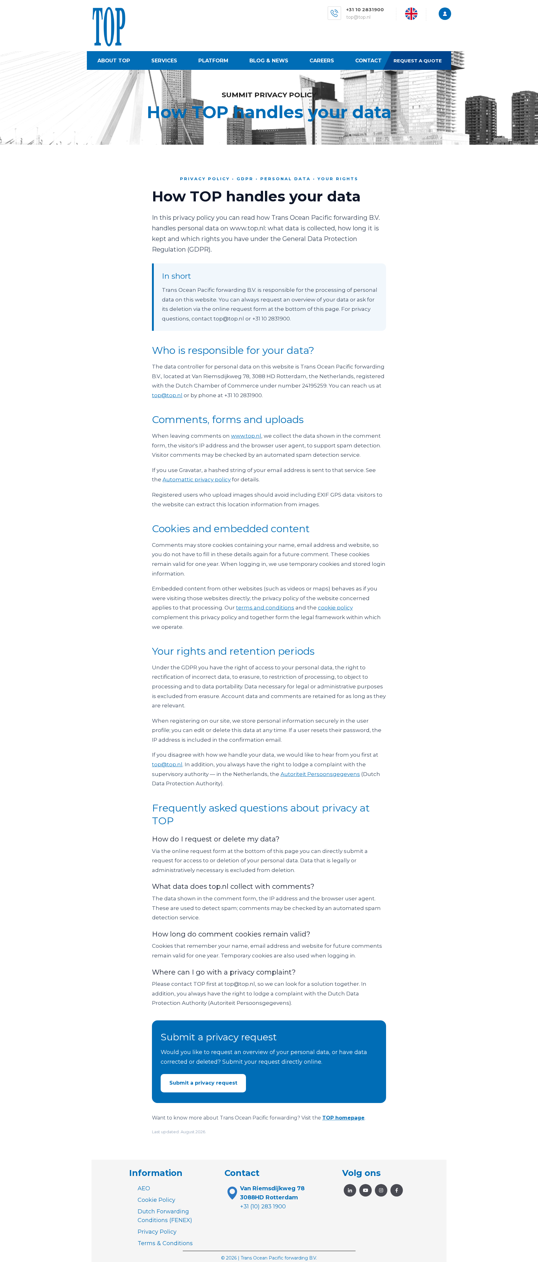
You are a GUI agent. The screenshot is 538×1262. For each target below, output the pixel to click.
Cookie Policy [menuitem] (156, 1200)
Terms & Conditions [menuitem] (165, 1243)
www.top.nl (246, 436)
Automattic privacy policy (197, 479)
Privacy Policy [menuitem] (157, 1231)
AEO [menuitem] (144, 1188)
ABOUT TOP (113, 60)
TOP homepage (343, 1118)
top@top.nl (358, 17)
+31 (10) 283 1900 (263, 1206)
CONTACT (368, 60)
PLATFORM (213, 60)
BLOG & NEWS (268, 60)
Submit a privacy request (203, 1083)
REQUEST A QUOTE (418, 61)
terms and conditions (265, 608)
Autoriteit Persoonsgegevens (320, 774)
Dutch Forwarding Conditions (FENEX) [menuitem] (165, 1216)
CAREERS (321, 60)
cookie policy (335, 608)
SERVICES (164, 60)
